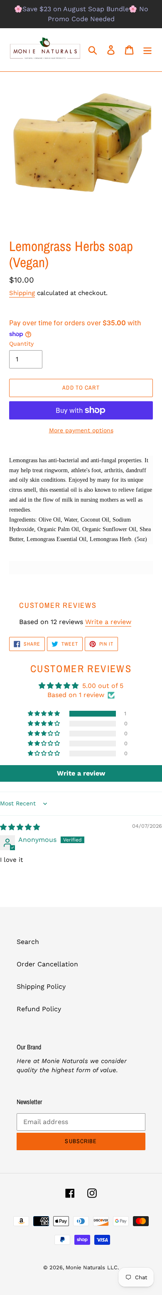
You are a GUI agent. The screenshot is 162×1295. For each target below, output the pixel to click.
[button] (44, 714)
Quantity (21, 343)
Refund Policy (39, 1009)
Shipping (22, 293)
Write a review (108, 622)
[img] (20, 827)
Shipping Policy (41, 986)
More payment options (81, 430)
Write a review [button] (81, 773)
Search (28, 942)
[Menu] (147, 50)
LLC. (113, 1267)
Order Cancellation (47, 964)
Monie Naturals (85, 1267)
